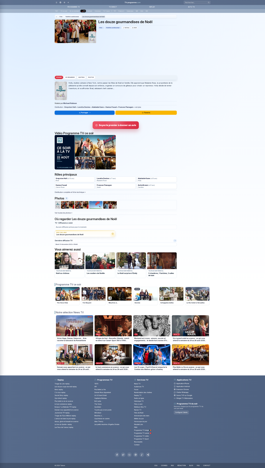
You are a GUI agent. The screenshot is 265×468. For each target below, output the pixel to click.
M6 (137, 11)
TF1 (115, 11)
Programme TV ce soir (68, 284)
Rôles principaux (66, 174)
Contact (136, 445)
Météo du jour (139, 418)
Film (61, 16)
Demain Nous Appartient (102, 392)
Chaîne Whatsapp (182, 392)
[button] (148, 454)
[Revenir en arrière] (68, 2)
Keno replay (59, 389)
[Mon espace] (60, 2)
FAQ (198, 465)
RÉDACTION (181, 465)
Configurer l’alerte (181, 412)
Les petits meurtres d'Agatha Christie (106, 424)
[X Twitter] (123, 454)
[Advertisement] (116, 59)
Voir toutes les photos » (63, 213)
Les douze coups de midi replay (66, 386)
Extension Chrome (182, 389)
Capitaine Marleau (100, 398)
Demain (89, 11)
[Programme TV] (56, 17)
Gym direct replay (61, 398)
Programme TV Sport (141, 439)
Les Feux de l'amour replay (64, 427)
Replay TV (137, 395)
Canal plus (130, 11)
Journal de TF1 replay (62, 413)
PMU (135, 427)
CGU (155, 465)
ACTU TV (191, 7)
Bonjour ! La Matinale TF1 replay (65, 407)
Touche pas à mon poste (102, 410)
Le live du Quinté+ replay (63, 424)
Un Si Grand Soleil (100, 395)
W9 (147, 11)
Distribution (59, 107)
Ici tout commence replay (63, 404)
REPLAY (152, 7)
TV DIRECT (113, 7)
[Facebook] (117, 454)
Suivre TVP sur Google (184, 395)
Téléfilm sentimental (72, 16)
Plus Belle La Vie (100, 389)
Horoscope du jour (140, 421)
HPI (95, 386)
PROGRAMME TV (73, 7)
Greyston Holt (70, 107)
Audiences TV (139, 386)
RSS (172, 465)
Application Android (183, 386)
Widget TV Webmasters (184, 398)
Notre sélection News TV (70, 312)
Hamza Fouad (111, 107)
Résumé (59, 77)
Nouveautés (138, 442)
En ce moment (74, 11)
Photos (91, 77)
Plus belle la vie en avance (64, 401)
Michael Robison (70, 103)
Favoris (147, 113)
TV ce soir (64, 11)
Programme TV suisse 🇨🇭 (142, 433)
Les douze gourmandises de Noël (93, 16)
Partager (84, 113)
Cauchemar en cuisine (102, 418)
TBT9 (96, 384)
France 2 (121, 11)
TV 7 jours (106, 11)
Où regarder (70, 77)
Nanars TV (137, 410)
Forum (136, 389)
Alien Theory (98, 421)
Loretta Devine (84, 107)
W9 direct (97, 413)
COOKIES (164, 465)
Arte (141, 11)
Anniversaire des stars (141, 416)
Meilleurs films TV (140, 407)
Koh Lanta (97, 401)
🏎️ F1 (83, 11)
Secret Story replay (61, 395)
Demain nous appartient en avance (66, 410)
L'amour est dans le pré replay (65, 418)
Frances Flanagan (125, 107)
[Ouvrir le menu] (56, 2)
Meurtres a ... (98, 416)
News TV (137, 384)
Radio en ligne (139, 398)
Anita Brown (143, 185)
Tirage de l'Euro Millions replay (65, 416)
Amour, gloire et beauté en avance (66, 421)
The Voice (98, 404)
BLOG (191, 465)
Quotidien (97, 407)
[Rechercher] (208, 2)
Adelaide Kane (98, 107)
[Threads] (135, 454)
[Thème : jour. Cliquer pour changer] (64, 2)
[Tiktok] (142, 454)
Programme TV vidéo (141, 436)
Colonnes (98, 11)
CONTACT (206, 465)
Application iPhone (182, 383)
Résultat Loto (138, 424)
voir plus (138, 107)
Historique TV (139, 401)
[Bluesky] (129, 454)
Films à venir (138, 404)
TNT (56, 11)
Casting (81, 77)
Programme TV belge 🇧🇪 (142, 430)
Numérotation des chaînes (143, 392)
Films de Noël (138, 413)
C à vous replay (60, 392)
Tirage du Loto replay (62, 384)
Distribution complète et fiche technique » (70, 192)
